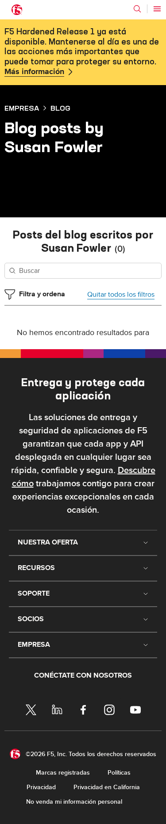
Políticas (119, 772)
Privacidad (41, 787)
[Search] (137, 8)
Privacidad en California (106, 787)
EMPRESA (21, 108)
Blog (60, 108)
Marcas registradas (63, 772)
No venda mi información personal (74, 801)
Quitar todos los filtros (120, 294)
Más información (34, 72)
